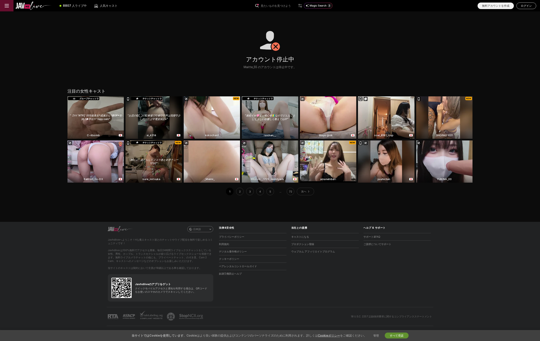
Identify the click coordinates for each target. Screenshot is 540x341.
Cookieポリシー (329, 335)
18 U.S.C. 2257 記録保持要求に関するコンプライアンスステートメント (391, 316)
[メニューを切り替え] (7, 5)
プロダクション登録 (302, 244)
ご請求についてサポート (377, 244)
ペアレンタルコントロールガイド (238, 266)
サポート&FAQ (371, 236)
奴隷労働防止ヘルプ (230, 273)
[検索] (300, 6)
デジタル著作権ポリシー (233, 251)
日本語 (197, 229)
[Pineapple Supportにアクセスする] (171, 317)
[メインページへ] (35, 5)
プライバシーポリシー (231, 236)
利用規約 (224, 244)
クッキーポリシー (229, 258)
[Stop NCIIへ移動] (191, 316)
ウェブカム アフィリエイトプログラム (313, 251)
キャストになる (300, 236)
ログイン (526, 5)
